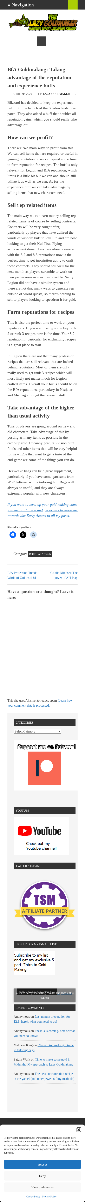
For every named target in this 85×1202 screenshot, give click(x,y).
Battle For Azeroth (40, 554)
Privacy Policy (49, 1196)
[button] (79, 1130)
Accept (42, 1164)
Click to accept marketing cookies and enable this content (44, 995)
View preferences (42, 1187)
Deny (42, 1176)
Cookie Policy (33, 1196)
